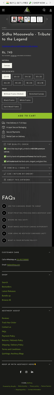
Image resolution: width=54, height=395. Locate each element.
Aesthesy (29, 383)
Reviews (5, 318)
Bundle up (6, 295)
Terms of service (46, 386)
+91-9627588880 (22, 259)
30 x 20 (40, 77)
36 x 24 (8, 83)
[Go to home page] (27, 10)
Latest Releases (9, 291)
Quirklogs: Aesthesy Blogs (13, 353)
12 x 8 (7, 77)
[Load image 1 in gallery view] (14, 19)
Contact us (6, 327)
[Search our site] (44, 10)
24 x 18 (29, 77)
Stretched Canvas (36, 94)
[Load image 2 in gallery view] (20, 19)
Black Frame (9, 101)
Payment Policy (8, 336)
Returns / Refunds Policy (12, 340)
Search (5, 282)
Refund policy (22, 386)
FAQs (4, 331)
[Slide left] (4, 3)
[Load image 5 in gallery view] (39, 19)
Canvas (8, 66)
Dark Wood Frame (11, 107)
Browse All (6, 300)
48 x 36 (30, 83)
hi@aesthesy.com (13, 264)
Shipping (13, 55)
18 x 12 (17, 77)
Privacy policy (34, 386)
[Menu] (3, 10)
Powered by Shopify (9, 386)
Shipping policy (21, 390)
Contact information (34, 390)
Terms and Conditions (11, 349)
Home (4, 28)
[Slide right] (50, 3)
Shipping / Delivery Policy (12, 344)
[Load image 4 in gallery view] (33, 19)
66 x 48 (41, 83)
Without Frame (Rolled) (14, 94)
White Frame (25, 101)
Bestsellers (6, 286)
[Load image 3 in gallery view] (27, 19)
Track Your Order (9, 322)
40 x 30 (19, 83)
